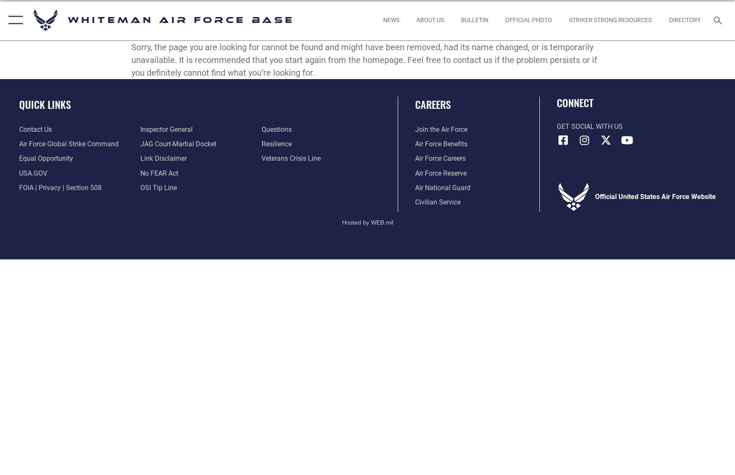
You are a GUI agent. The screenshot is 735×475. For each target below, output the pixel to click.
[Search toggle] (718, 20)
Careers (433, 104)
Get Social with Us (590, 126)
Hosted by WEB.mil (367, 222)
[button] (14, 20)
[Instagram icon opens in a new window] (584, 140)
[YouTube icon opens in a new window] (627, 140)
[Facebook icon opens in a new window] (563, 140)
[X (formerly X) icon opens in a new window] (605, 140)
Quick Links (45, 104)
